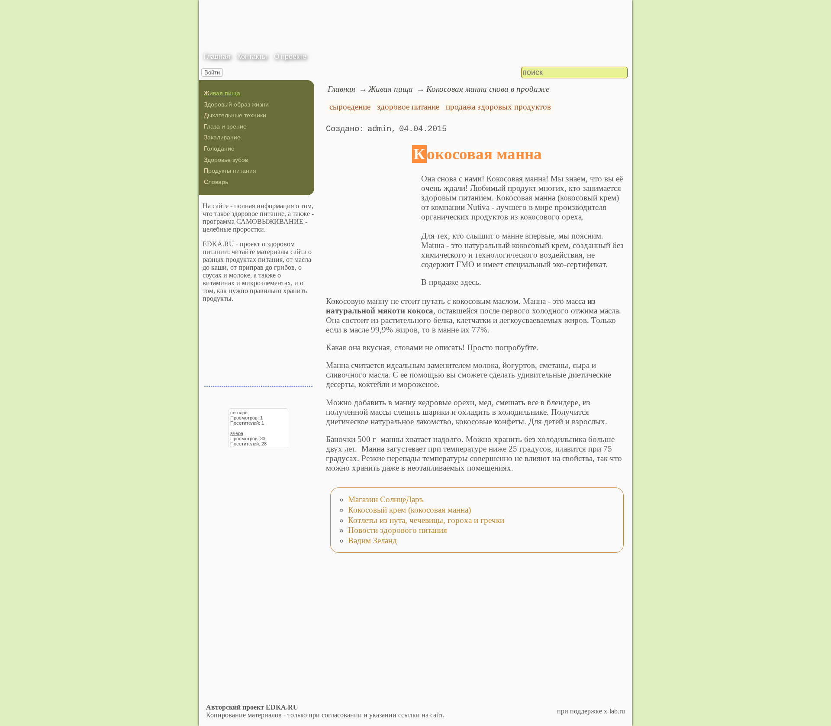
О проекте (290, 56)
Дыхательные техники (235, 115)
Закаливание (222, 137)
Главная (216, 56)
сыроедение (349, 106)
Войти (212, 72)
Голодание (219, 148)
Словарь (216, 181)
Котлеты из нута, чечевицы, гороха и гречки (426, 520)
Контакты (252, 56)
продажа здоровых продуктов (498, 106)
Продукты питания (230, 170)
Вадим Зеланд (372, 540)
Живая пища (222, 93)
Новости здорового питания (397, 530)
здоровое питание (408, 106)
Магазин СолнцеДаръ (386, 499)
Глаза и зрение (225, 126)
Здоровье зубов (226, 159)
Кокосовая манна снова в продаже (487, 89)
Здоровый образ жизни (236, 104)
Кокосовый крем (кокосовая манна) (409, 509)
